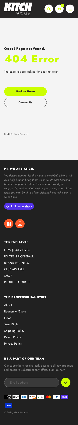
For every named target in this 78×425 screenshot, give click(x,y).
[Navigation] (70, 9)
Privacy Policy (13, 343)
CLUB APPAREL (14, 269)
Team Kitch (11, 324)
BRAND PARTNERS (16, 263)
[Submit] (65, 382)
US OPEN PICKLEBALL (19, 256)
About (8, 305)
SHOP (8, 275)
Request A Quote (15, 311)
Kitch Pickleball (21, 134)
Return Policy (12, 337)
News (7, 318)
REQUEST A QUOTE (17, 282)
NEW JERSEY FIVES (17, 250)
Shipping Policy (14, 331)
